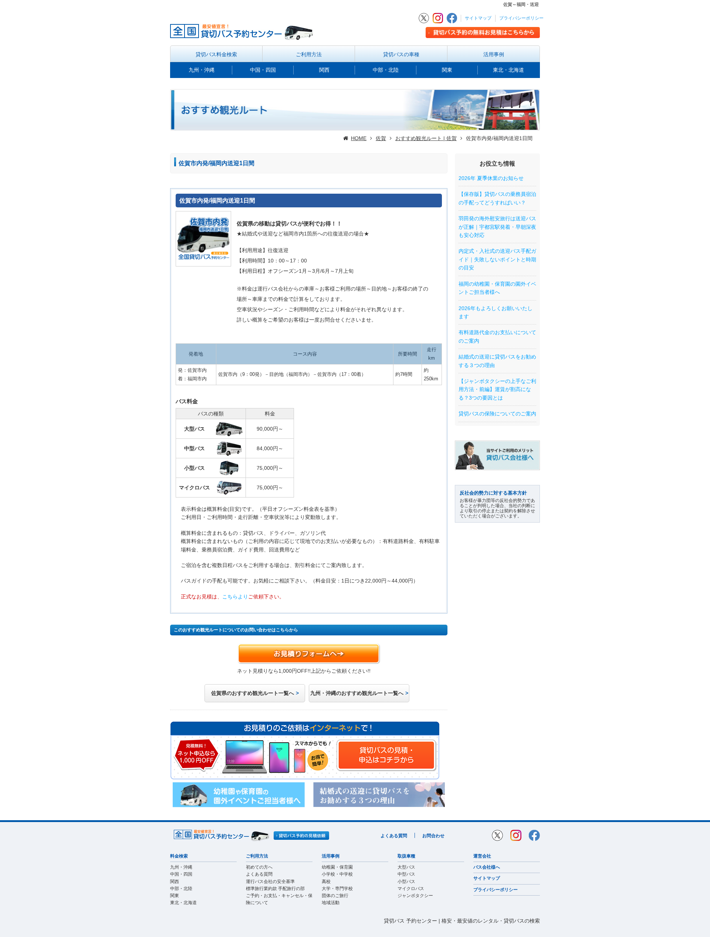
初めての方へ (259, 867)
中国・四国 (263, 70)
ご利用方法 (309, 54)
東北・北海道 (508, 70)
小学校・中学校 (337, 874)
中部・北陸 (386, 70)
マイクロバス (411, 888)
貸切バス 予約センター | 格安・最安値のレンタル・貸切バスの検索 (462, 921)
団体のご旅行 (335, 895)
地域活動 (330, 902)
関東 (447, 70)
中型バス (406, 874)
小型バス (406, 881)
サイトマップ (478, 18)
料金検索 (179, 856)
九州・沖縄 (201, 70)
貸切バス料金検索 (216, 54)
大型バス (406, 867)
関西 (324, 70)
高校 (326, 881)
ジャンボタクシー (415, 895)
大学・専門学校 (337, 888)
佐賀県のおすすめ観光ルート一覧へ (252, 693)
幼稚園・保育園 (337, 867)
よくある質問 (394, 835)
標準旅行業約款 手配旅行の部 (275, 888)
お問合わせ (433, 835)
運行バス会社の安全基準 (270, 881)
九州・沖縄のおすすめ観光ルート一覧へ (356, 693)
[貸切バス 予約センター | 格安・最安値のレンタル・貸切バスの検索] (244, 31)
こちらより (235, 597)
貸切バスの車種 (401, 54)
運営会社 (482, 856)
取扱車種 (406, 856)
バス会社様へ (486, 867)
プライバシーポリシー (521, 18)
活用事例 (493, 54)
